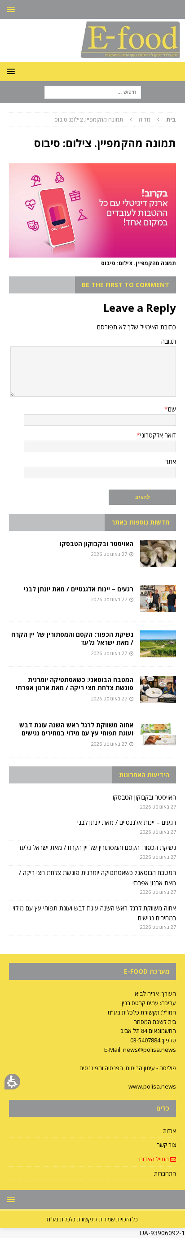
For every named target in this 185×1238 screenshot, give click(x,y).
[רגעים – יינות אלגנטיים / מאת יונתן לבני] (158, 598)
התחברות (165, 1173)
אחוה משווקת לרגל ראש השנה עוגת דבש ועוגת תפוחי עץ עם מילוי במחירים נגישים (76, 729)
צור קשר (166, 1145)
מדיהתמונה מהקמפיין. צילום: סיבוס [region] (115, 119)
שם (172, 409)
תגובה (168, 341)
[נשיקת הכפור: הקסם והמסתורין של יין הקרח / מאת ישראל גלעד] (158, 643)
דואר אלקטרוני (158, 435)
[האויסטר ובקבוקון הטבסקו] (158, 553)
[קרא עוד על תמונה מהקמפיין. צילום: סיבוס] (92, 252)
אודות (169, 1131)
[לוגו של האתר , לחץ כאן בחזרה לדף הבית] (92, 56)
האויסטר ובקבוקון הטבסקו (96, 543)
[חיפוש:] (92, 91)
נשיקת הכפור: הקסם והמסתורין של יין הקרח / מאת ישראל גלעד (72, 638)
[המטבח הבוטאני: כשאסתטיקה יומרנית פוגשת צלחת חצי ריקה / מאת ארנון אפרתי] (158, 689)
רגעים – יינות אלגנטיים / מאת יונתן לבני (78, 589)
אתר (170, 461)
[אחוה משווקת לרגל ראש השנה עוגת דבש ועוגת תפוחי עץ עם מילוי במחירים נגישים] (158, 734)
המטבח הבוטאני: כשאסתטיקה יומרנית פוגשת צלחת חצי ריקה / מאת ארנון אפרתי (74, 683)
